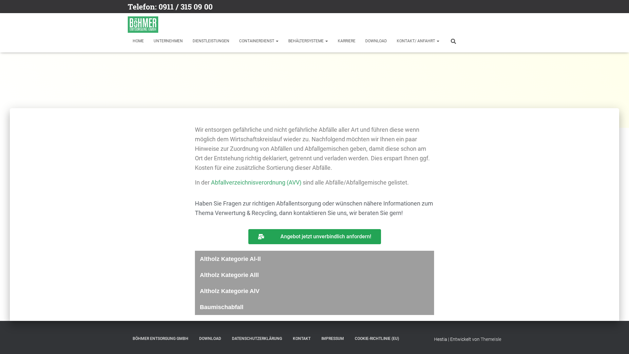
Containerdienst (257, 41)
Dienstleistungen (211, 41)
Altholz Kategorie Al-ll (230, 259)
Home (138, 41)
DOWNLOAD (376, 41)
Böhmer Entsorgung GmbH (160, 338)
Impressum (332, 338)
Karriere (346, 41)
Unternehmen (168, 41)
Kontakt (302, 338)
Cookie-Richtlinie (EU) (377, 338)
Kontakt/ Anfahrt (416, 41)
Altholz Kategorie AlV (229, 291)
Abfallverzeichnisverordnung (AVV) (256, 182)
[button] (314, 259)
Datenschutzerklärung (257, 338)
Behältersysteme (306, 41)
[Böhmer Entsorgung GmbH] (143, 24)
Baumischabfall (221, 307)
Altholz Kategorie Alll (229, 275)
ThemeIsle (491, 339)
